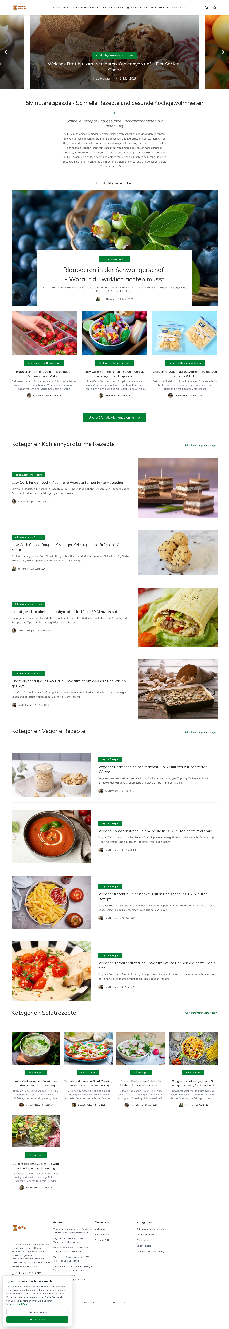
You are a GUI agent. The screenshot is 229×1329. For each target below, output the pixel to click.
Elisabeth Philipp (103, 1240)
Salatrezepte (178, 7)
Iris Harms (100, 1229)
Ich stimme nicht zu (37, 1311)
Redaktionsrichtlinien (110, 1303)
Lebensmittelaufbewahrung (115, 7)
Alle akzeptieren (37, 1319)
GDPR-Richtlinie (90, 1303)
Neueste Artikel (60, 7)
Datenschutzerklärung (17, 1304)
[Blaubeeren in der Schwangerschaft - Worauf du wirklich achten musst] (115, 248)
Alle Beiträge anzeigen (201, 445)
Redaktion (102, 1222)
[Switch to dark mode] (215, 7)
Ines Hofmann (102, 1234)
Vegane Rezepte (139, 7)
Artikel (58, 1222)
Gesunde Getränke (160, 7)
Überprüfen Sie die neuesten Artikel (114, 417)
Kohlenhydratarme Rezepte (84, 7)
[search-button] (206, 7)
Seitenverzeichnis (132, 1303)
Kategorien (144, 1222)
